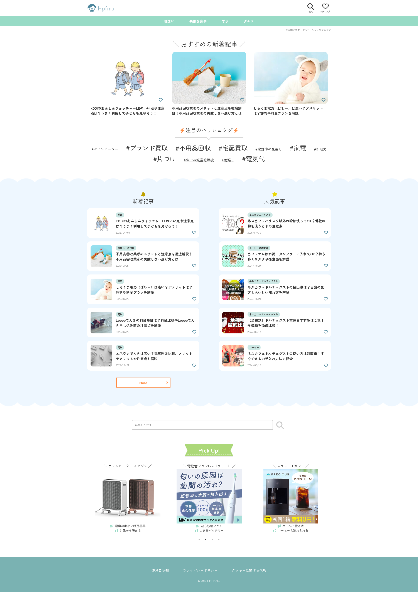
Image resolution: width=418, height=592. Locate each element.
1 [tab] (199, 539)
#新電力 (320, 149)
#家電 (298, 147)
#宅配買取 (233, 147)
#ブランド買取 (147, 147)
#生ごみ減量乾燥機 (199, 159)
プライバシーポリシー (200, 570)
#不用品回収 (193, 147)
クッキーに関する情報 (249, 570)
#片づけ (164, 158)
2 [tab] (206, 539)
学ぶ (225, 21)
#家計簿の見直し (268, 149)
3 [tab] (212, 539)
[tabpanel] (128, 498)
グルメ (248, 21)
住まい (169, 21)
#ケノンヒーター (105, 149)
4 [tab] (219, 539)
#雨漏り (228, 159)
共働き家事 (198, 21)
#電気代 (253, 158)
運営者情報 (160, 570)
